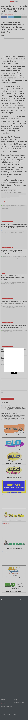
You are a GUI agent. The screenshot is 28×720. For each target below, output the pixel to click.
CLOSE (14, 372)
